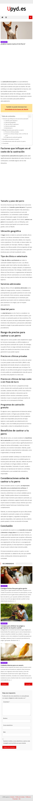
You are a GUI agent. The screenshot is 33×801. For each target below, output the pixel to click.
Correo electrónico (8, 725)
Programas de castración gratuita (13, 137)
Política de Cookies (20, 797)
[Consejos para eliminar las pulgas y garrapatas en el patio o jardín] (16, 612)
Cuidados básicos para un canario (12, 665)
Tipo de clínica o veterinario (12, 124)
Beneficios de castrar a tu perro (11, 139)
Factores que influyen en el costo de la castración (15, 119)
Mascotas (4, 42)
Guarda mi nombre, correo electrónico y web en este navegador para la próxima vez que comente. (16, 742)
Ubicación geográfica (10, 122)
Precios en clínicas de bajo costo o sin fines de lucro (16, 134)
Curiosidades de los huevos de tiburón (16, 109)
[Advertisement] (16, 63)
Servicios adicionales (10, 126)
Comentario (6, 702)
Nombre (5, 718)
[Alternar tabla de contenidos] (29, 116)
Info (19, 799)
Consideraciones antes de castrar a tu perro (14, 141)
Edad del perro (8, 128)
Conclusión (5, 143)
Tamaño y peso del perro (11, 120)
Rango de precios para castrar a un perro (13, 130)
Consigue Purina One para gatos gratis (14, 588)
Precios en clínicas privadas (12, 132)
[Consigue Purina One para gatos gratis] (16, 575)
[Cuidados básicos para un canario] (16, 652)
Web (4, 732)
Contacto (12, 797)
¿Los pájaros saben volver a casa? (29, 684)
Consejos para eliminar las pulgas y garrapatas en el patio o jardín (13, 627)
